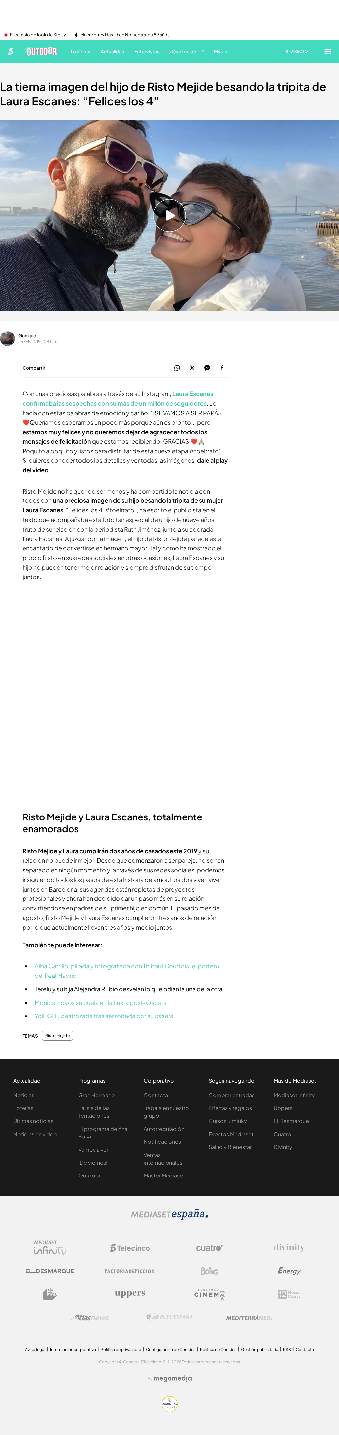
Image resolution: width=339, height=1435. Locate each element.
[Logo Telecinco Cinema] (209, 1294)
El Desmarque (291, 1120)
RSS (287, 1349)
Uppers (283, 1107)
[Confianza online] (170, 1410)
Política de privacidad (121, 1349)
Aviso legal (35, 1349)
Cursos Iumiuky (228, 1120)
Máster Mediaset (164, 1175)
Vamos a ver (93, 1149)
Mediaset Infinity (294, 1095)
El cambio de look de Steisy (38, 35)
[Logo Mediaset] (169, 1218)
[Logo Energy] (289, 1271)
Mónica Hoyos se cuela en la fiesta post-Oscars (100, 1002)
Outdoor (89, 1175)
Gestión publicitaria (259, 1349)
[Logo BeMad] (50, 1294)
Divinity (283, 1146)
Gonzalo (27, 335)
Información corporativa (73, 1349)
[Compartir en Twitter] (192, 368)
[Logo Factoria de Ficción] (130, 1271)
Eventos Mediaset (231, 1134)
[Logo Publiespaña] (169, 1317)
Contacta (156, 1095)
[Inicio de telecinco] (10, 51)
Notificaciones (162, 1141)
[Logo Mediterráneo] (249, 1317)
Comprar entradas (232, 1095)
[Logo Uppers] (130, 1294)
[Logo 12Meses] (289, 1294)
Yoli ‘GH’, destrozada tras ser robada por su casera (104, 1015)
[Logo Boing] (209, 1271)
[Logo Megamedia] (173, 1379)
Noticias (23, 1095)
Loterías (23, 1107)
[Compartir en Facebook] (222, 368)
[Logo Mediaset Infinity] (50, 1248)
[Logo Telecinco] (130, 1248)
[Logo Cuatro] (209, 1248)
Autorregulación (164, 1128)
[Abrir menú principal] (327, 51)
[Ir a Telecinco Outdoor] (40, 51)
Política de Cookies (218, 1349)
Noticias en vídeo (35, 1134)
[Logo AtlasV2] (90, 1317)
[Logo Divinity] (289, 1248)
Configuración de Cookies (170, 1349)
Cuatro (282, 1134)
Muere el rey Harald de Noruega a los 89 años (125, 35)
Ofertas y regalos (230, 1107)
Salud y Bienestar (230, 1146)
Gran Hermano (96, 1095)
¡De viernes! (92, 1162)
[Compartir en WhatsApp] (177, 368)
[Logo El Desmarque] (50, 1271)
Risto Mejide (57, 1036)
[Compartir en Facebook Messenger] (207, 368)
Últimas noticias (33, 1120)
